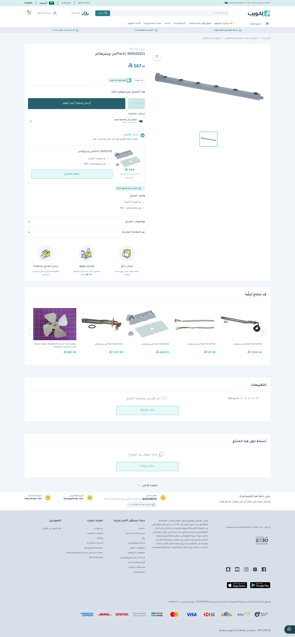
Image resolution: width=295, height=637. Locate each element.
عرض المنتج (72, 174)
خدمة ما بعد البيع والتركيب (132, 558)
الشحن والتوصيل (136, 543)
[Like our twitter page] (257, 570)
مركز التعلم (139, 572)
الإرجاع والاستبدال (136, 562)
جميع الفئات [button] (255, 24)
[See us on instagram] (248, 570)
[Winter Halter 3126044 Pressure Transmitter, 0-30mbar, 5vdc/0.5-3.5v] (55, 332)
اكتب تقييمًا (147, 410)
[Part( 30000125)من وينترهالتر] (101, 332)
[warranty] (127, 253)
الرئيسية (266, 38)
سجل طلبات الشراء (135, 533)
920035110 (149, 499)
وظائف (99, 538)
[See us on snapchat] (230, 570)
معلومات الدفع (137, 548)
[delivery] (86, 253)
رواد (143, 538)
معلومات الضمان (136, 553)
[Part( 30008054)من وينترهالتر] (240, 332)
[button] (47, 3)
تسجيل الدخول (44, 13)
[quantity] (136, 103)
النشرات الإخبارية (95, 543)
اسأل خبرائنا (147, 466)
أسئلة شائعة (84, 3)
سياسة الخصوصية (93, 548)
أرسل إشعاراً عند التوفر (77, 103)
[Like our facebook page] (265, 570)
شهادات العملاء (95, 533)
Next (264, 332)
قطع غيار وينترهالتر (211, 38)
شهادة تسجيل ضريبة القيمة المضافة (84, 553)
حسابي (141, 528)
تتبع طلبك (66, 3)
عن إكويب (98, 528)
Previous (31, 332)
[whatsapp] (289, 629)
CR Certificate (96, 558)
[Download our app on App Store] (237, 586)
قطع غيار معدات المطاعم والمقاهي (241, 38)
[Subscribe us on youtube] (239, 570)
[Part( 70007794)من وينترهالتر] (194, 332)
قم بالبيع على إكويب (51, 528)
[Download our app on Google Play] (260, 586)
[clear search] (111, 13)
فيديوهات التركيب (136, 567)
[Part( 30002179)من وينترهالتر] (147, 332)
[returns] (46, 253)
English (28, 2)
